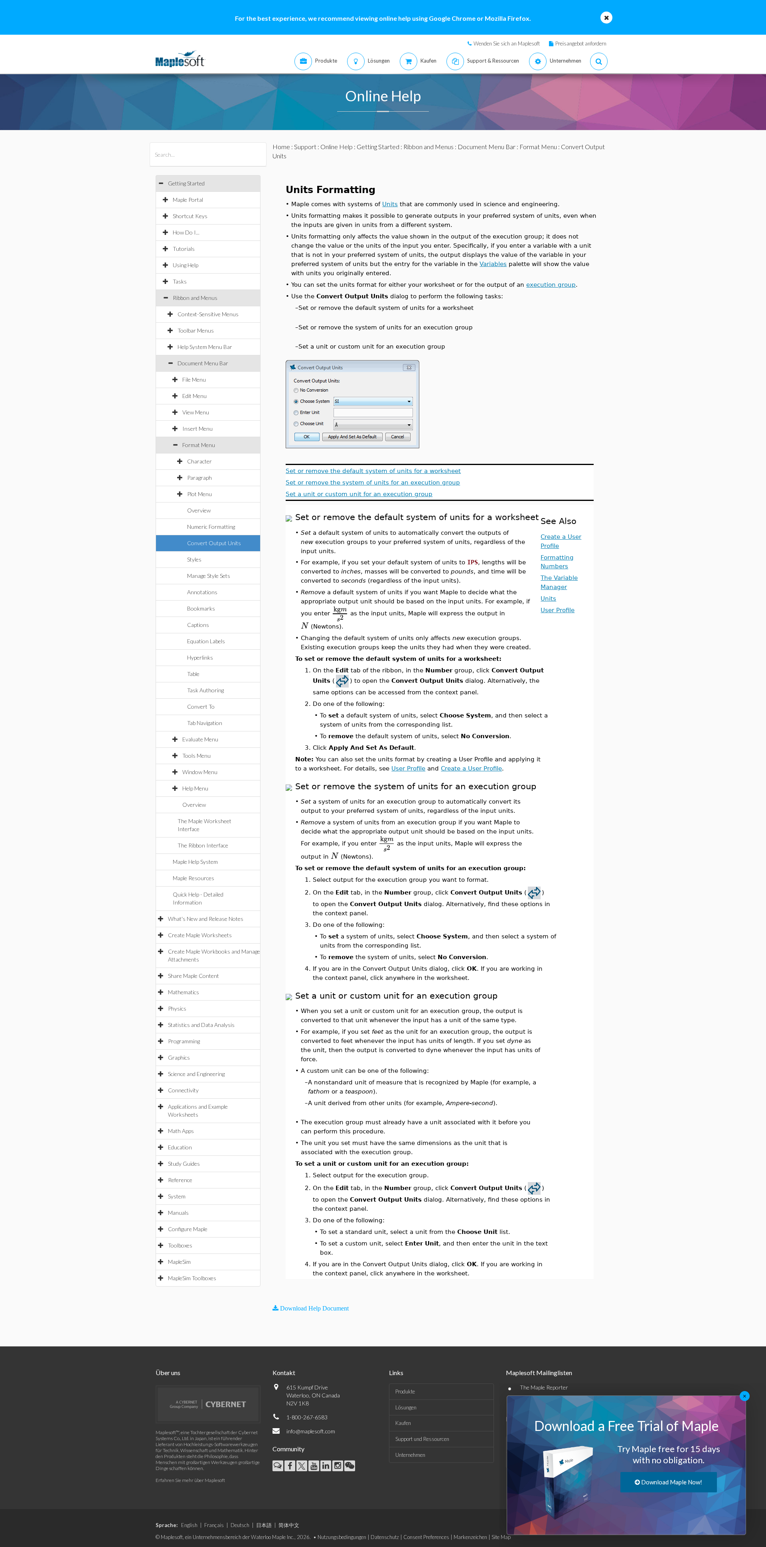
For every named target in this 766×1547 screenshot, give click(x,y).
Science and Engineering (196, 1073)
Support (305, 146)
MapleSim (179, 1261)
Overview (199, 510)
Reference (180, 1180)
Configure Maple (187, 1229)
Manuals (178, 1212)
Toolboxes (180, 1245)
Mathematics (183, 992)
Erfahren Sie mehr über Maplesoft (190, 1480)
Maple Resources (193, 878)
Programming (184, 1041)
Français (214, 1525)
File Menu (194, 379)
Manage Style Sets (208, 575)
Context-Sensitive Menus (208, 314)
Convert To (201, 706)
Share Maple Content (193, 975)
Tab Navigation (204, 722)
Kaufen (403, 1423)
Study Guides (184, 1163)
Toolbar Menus (196, 330)
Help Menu (195, 788)
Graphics (179, 1057)
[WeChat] (349, 1465)
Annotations (202, 592)
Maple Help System (195, 861)
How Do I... (186, 232)
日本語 (264, 1525)
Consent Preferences (426, 1537)
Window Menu (199, 772)
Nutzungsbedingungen (342, 1537)
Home (281, 146)
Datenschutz (385, 1537)
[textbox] (340, 613)
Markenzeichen (470, 1537)
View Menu (195, 412)
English (189, 1525)
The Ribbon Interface (203, 845)
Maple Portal (188, 199)
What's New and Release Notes (205, 918)
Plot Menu (199, 494)
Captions (198, 624)
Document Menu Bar (203, 363)
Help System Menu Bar (205, 346)
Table (193, 673)
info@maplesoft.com (310, 1431)
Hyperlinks (200, 657)
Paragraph (199, 477)
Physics (177, 1008)
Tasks (180, 281)
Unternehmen (410, 1455)
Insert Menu (197, 428)
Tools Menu (196, 755)
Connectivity (183, 1090)
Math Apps (181, 1130)
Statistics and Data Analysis (201, 1024)
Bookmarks (201, 608)
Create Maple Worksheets (200, 935)
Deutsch (240, 1525)
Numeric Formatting (211, 526)
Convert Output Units (214, 543)
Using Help (185, 265)
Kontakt (283, 1372)
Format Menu (198, 444)
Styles (194, 559)
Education (180, 1147)
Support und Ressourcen (422, 1439)
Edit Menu (194, 395)
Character (199, 461)
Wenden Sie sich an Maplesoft (507, 43)
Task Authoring (205, 690)
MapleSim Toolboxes (192, 1278)
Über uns (168, 1372)
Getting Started (186, 183)
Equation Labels (206, 641)
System (177, 1196)
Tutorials (184, 248)
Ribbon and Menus (195, 297)
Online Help (336, 146)
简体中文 (288, 1525)
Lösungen (406, 1407)
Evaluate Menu (200, 739)
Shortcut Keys (190, 216)
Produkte (405, 1391)
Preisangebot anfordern (580, 43)
